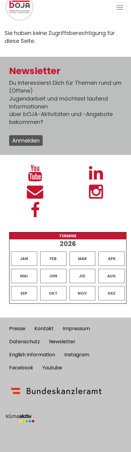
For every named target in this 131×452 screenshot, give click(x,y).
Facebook (21, 367)
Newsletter (62, 341)
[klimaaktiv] (20, 418)
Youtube (52, 367)
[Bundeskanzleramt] (56, 391)
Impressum (76, 328)
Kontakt (44, 328)
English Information (32, 354)
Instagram (76, 354)
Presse (17, 328)
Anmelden (26, 140)
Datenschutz (24, 341)
